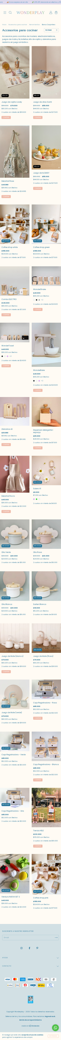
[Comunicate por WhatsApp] (55, 1027)
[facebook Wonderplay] (30, 948)
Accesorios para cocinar (17, 24)
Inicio (4, 24)
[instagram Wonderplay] (22, 948)
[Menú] (4, 13)
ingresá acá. (50, 1016)
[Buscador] (10, 13)
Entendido (53, 1036)
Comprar (38, 309)
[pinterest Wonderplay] (37, 948)
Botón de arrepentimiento (30, 1020)
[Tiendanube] (30, 1026)
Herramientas (34, 24)
